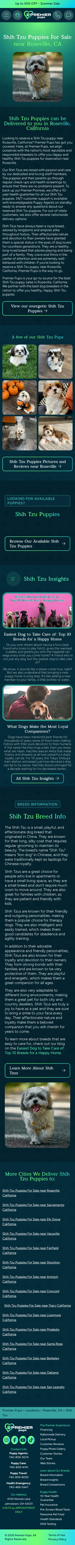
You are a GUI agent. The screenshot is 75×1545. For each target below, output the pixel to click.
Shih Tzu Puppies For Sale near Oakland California (30, 1375)
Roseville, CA (53, 1410)
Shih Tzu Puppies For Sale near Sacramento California (33, 1207)
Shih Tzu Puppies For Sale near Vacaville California (31, 1236)
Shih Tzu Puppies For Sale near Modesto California (30, 1332)
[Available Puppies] (17, 15)
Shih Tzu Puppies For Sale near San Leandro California (33, 1389)
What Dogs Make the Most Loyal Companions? (37, 729)
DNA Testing (48, 1524)
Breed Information (51, 1475)
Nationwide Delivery (52, 1434)
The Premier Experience (55, 1425)
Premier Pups (12, 1410)
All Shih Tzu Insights (35, 778)
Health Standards (51, 1519)
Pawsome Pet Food (52, 1514)
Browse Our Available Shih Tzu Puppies (34, 543)
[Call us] (57, 15)
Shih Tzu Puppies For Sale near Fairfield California (30, 1250)
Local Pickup (48, 1439)
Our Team (46, 1458)
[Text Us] (68, 15)
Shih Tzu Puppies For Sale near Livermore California (31, 1317)
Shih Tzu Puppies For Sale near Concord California (30, 1293)
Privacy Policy (57, 1539)
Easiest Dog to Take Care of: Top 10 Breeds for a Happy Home (37, 636)
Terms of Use (56, 1535)
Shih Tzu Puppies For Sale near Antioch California (30, 1279)
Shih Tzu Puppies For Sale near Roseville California (31, 1193)
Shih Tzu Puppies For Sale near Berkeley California (30, 1360)
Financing (46, 1429)
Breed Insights (49, 1480)
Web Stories (47, 1463)
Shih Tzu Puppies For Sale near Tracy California (37, 1305)
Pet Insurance (49, 1504)
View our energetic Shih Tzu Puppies (37, 308)
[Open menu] (6, 15)
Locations (32, 1410)
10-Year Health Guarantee (49, 1498)
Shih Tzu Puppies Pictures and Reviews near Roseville (37, 464)
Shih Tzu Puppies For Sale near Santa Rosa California (32, 1346)
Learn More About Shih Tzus (31, 1070)
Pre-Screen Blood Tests (55, 1509)
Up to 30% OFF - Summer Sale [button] (37, 3)
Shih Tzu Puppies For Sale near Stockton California (31, 1265)
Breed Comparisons (52, 1484)
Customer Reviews (52, 1444)
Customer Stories (51, 1453)
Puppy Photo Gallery (52, 1449)
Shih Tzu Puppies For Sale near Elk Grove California (31, 1221)
